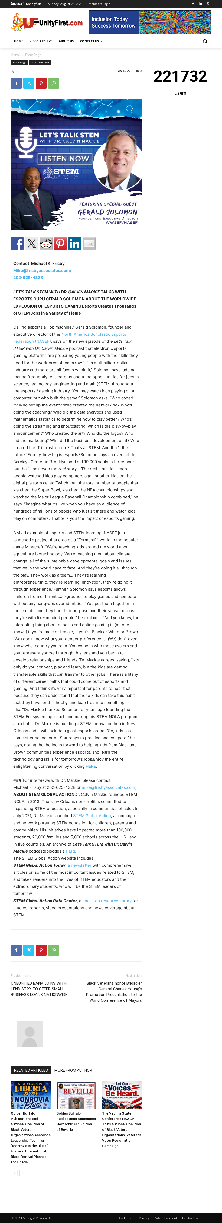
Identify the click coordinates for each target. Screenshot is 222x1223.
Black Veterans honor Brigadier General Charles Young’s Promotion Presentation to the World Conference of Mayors (114, 992)
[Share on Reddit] (46, 243)
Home (15, 54)
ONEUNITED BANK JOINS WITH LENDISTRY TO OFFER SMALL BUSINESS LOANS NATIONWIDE (39, 989)
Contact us (190, 1218)
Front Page (33, 54)
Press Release (40, 62)
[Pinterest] (41, 83)
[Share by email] (89, 243)
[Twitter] (208, 4)
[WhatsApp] (53, 83)
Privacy (144, 1218)
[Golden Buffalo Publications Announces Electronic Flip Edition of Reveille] (76, 1095)
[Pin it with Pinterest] (60, 243)
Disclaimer (125, 1218)
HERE (71, 851)
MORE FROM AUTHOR (73, 1070)
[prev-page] (14, 1173)
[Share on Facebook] (17, 243)
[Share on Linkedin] (74, 243)
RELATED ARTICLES (31, 1070)
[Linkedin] (200, 4)
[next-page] (22, 1173)
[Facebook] (193, 4)
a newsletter (80, 865)
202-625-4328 (28, 277)
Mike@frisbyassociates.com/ (42, 270)
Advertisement (166, 1218)
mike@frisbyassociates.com (108, 787)
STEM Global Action (92, 815)
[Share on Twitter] (31, 243)
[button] (204, 41)
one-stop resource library (107, 900)
